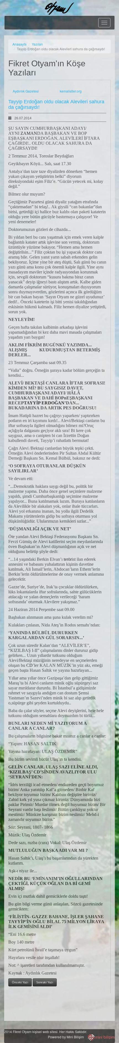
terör (68, 559)
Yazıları (37, 44)
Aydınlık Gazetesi (26, 91)
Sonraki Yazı (44, 982)
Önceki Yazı (20, 982)
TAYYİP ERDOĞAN (44, 403)
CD (29, 665)
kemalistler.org (71, 91)
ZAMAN (28, 133)
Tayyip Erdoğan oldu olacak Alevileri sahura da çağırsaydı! (56, 104)
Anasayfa (19, 44)
